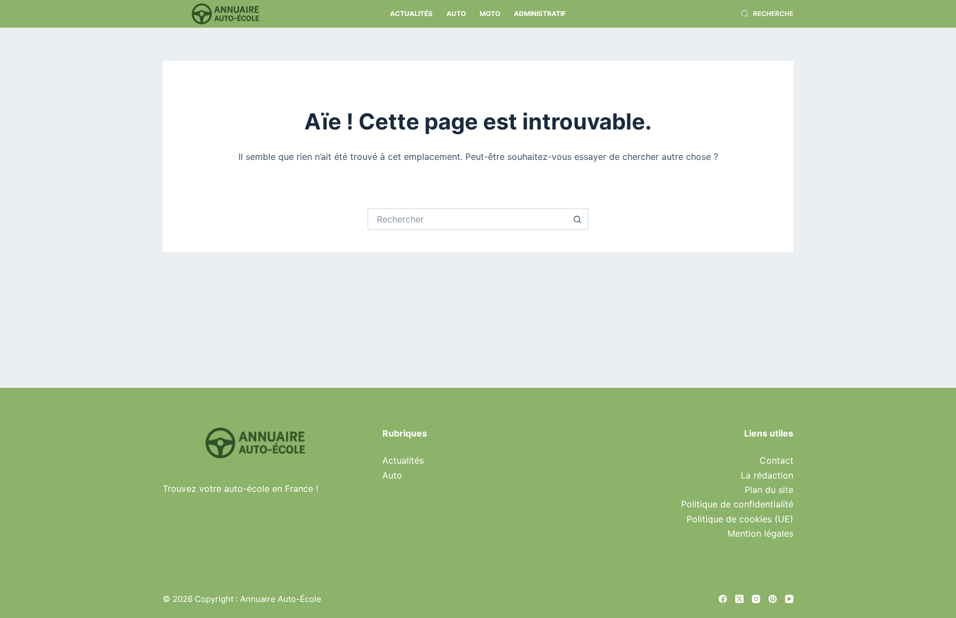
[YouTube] (789, 599)
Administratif (540, 13)
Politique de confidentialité (737, 504)
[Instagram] (756, 599)
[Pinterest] (772, 599)
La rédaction (767, 475)
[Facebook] (723, 599)
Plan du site (769, 489)
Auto (456, 13)
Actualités (411, 13)
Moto (490, 13)
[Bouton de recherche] (578, 219)
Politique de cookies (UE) (740, 518)
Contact (776, 460)
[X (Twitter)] (739, 599)
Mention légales (760, 533)
